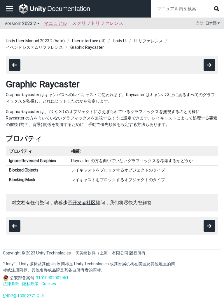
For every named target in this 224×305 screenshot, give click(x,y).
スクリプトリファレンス (97, 23)
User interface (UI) (89, 41)
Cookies (48, 283)
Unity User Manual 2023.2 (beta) (35, 41)
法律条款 (11, 283)
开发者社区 (84, 202)
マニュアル (55, 23)
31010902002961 (52, 277)
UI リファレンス (148, 41)
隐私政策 (30, 283)
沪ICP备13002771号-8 (23, 296)
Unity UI (120, 41)
